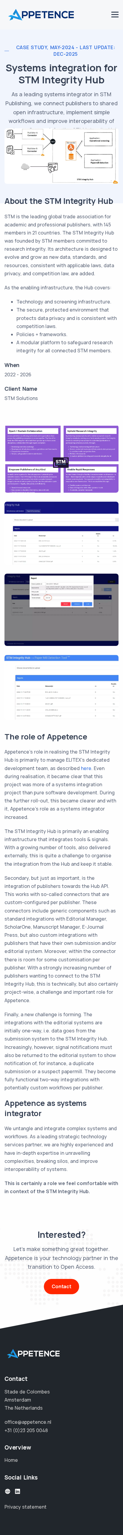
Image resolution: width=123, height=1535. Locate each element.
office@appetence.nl (27, 1422)
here (86, 768)
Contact (61, 1286)
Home (11, 1460)
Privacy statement (25, 1507)
